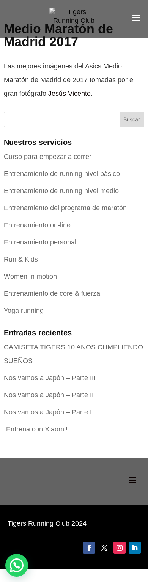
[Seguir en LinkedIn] (135, 548)
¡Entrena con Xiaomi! (36, 429)
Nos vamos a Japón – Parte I (48, 412)
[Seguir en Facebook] (89, 548)
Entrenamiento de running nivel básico (62, 174)
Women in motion (30, 276)
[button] (16, 565)
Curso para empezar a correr (47, 156)
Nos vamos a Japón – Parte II (49, 395)
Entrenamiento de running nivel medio (61, 191)
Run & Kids (21, 259)
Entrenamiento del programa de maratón (65, 208)
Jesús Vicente (69, 93)
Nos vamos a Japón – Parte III (50, 378)
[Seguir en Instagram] (119, 548)
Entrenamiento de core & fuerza (52, 293)
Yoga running (24, 310)
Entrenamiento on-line (37, 225)
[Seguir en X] (104, 548)
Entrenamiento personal (40, 242)
